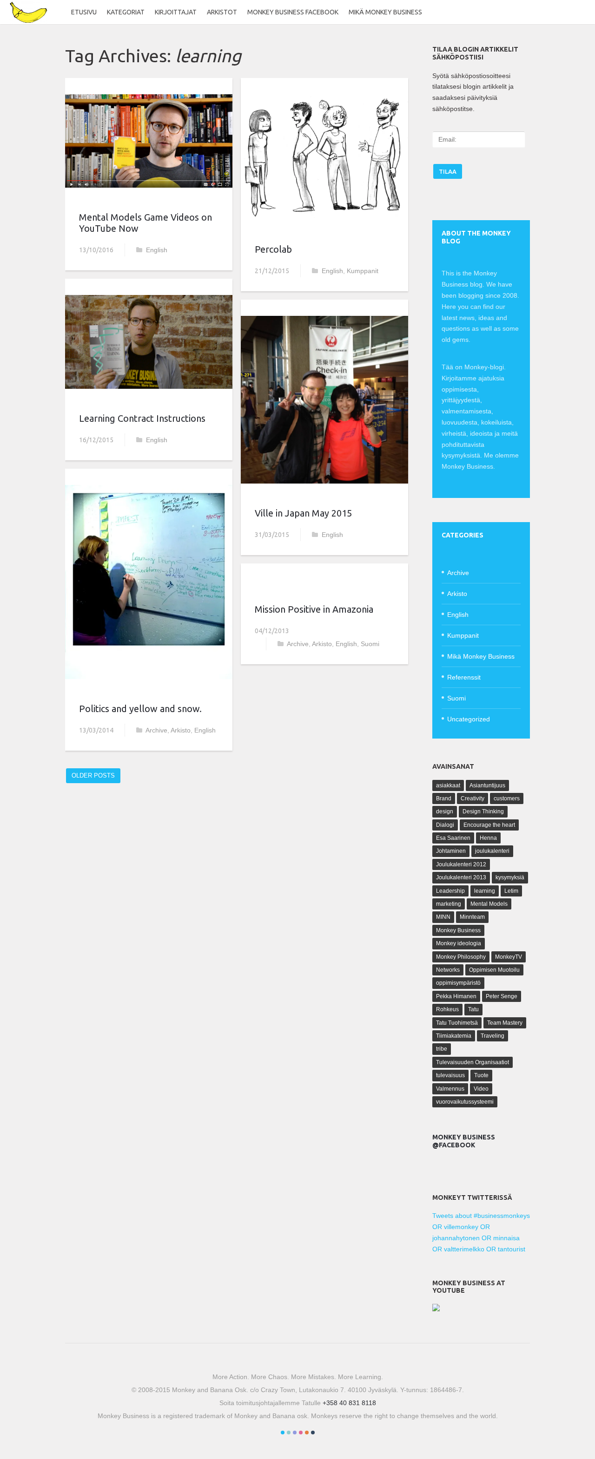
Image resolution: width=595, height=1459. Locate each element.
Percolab (273, 249)
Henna (488, 838)
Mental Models (489, 904)
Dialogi (445, 825)
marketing (448, 904)
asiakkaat (448, 785)
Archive (156, 730)
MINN (443, 917)
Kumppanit (362, 271)
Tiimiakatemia (453, 1036)
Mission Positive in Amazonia (314, 609)
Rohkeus (447, 1009)
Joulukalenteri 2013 (461, 877)
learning (484, 891)
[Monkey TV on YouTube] (436, 1309)
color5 (307, 1432)
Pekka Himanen (456, 996)
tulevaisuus (450, 1075)
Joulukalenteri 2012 (461, 864)
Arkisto (181, 730)
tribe (441, 1049)
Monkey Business (458, 930)
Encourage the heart (489, 825)
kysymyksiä (510, 877)
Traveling (492, 1036)
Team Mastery (504, 1023)
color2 (289, 1432)
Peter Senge (501, 996)
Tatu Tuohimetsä (457, 1023)
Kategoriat (126, 12)
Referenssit (464, 677)
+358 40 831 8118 (349, 1403)
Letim (511, 891)
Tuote (481, 1075)
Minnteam (472, 917)
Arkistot (222, 12)
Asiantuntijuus (487, 785)
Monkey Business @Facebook (463, 1141)
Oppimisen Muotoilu (494, 970)
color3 (295, 1432)
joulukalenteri (492, 851)
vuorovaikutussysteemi (465, 1102)
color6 (313, 1432)
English (156, 250)
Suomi (370, 644)
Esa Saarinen (453, 838)
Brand (443, 798)
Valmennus (450, 1089)
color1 (282, 1432)
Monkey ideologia (458, 943)
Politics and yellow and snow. (140, 708)
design (444, 811)
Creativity (472, 798)
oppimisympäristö (458, 983)
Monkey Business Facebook (292, 12)
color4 (301, 1432)
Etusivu (84, 12)
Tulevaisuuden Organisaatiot (472, 1062)
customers (507, 798)
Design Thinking (483, 811)
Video (481, 1089)
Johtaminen (451, 851)
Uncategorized (468, 719)
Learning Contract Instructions (142, 418)
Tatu (473, 1009)
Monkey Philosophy (461, 957)
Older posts (93, 775)
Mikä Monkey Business (385, 12)
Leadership (450, 891)
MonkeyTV (508, 957)
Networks (448, 970)
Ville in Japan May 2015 (303, 513)
